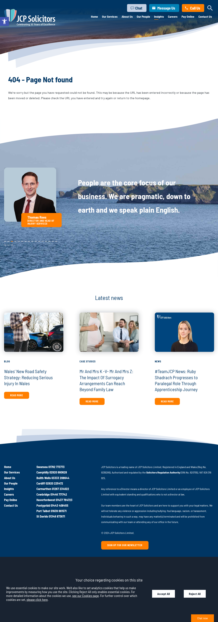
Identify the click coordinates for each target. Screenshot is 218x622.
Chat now (202, 618)
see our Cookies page (85, 596)
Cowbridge (43, 494)
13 (46, 241)
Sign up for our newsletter (124, 545)
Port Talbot (43, 511)
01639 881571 (59, 511)
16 (56, 241)
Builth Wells (43, 478)
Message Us (166, 8)
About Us (127, 16)
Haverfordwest (45, 500)
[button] (4, 21)
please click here (37, 600)
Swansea (42, 467)
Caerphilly (42, 472)
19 (12, 244)
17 (5, 244)
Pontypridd (43, 505)
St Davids (42, 516)
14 (49, 241)
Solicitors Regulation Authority (163, 472)
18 (8, 244)
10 (36, 241)
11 (39, 241)
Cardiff (40, 483)
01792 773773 (56, 467)
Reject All (195, 594)
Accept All (163, 594)
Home (94, 16)
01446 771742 (58, 494)
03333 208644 (60, 478)
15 (53, 241)
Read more (16, 395)
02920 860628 (58, 472)
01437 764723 (64, 500)
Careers (172, 16)
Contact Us (205, 16)
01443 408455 (59, 505)
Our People (143, 16)
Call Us (195, 8)
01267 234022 (60, 489)
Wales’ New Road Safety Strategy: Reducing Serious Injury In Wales (28, 377)
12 (43, 241)
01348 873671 (57, 516)
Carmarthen (43, 489)
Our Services (110, 16)
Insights (159, 16)
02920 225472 (54, 483)
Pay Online (188, 16)
